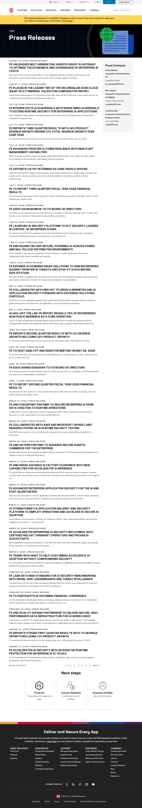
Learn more (67, 21)
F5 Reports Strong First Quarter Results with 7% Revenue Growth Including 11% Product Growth (53, 634)
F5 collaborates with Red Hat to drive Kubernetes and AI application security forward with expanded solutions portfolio (52, 293)
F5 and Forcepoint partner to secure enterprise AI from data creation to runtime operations (51, 406)
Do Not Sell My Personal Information (93, 801)
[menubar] (71, 2)
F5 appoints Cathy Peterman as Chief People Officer (48, 169)
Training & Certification (44, 769)
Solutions (14, 758)
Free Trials (14, 751)
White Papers (40, 755)
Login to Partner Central (95, 762)
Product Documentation (44, 751)
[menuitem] (54, 2)
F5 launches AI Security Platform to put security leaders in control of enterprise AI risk (53, 227)
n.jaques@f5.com (113, 104)
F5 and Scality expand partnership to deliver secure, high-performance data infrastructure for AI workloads (53, 614)
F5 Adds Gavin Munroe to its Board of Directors (45, 209)
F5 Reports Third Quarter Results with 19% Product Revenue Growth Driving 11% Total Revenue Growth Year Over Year (51, 132)
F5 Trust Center (117, 755)
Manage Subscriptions (69, 751)
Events (113, 772)
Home (11, 31)
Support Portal (66, 755)
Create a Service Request (70, 762)
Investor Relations (118, 765)
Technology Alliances (94, 755)
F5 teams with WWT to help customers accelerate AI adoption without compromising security (49, 557)
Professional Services (69, 758)
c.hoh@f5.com (111, 125)
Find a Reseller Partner (95, 751)
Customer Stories (42, 762)
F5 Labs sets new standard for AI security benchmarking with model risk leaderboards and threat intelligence (52, 577)
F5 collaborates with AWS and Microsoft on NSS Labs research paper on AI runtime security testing (50, 426)
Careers (114, 758)
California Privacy (70, 801)
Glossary (38, 758)
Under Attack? (124, 2)
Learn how (51, 741)
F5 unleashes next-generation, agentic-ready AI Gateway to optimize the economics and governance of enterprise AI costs (53, 68)
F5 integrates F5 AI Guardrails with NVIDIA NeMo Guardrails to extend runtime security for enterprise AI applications (54, 109)
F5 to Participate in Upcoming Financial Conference (47, 596)
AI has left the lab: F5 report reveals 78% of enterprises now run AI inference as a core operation (52, 315)
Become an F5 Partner (94, 758)
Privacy (56, 801)
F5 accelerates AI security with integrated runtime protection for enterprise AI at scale (48, 651)
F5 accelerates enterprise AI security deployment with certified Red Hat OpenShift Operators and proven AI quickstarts (51, 535)
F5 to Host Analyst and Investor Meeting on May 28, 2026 (52, 350)
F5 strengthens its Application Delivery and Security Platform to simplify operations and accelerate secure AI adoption (54, 512)
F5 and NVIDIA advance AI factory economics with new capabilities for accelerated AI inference (49, 466)
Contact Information (118, 751)
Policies (47, 801)
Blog (112, 769)
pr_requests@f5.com (114, 84)
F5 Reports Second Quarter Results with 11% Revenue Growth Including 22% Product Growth (49, 335)
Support (97, 2)
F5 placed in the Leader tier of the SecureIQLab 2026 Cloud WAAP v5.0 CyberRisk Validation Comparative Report (53, 89)
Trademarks (36, 801)
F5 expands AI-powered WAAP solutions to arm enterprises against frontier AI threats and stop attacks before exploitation (54, 270)
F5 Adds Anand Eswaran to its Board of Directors (47, 367)
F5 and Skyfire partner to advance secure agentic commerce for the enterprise (47, 446)
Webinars (39, 765)
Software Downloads (68, 765)
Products (13, 755)
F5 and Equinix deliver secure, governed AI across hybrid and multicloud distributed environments (52, 247)
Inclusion (114, 762)
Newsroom (115, 776)
